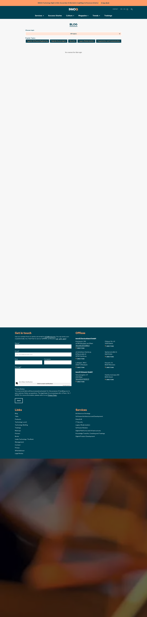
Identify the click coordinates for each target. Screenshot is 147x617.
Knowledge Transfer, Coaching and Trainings (90, 433)
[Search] (132, 9)
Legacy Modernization (86, 41)
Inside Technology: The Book (24, 439)
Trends (95, 16)
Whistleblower (20, 450)
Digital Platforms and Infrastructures (88, 430)
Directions (80, 348)
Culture (69, 16)
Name (20, 343)
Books (17, 436)
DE (121, 9)
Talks (16, 416)
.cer (57, 338)
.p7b (60, 338)
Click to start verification (45, 383)
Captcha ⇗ (67, 385)
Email (20, 351)
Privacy (17, 447)
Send (19, 400)
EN (127, 9)
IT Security (79, 422)
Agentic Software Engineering (37, 41)
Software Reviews (82, 428)
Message (21, 367)
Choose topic (29, 30)
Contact (115, 9)
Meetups (18, 430)
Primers (17, 433)
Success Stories (55, 16)
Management (19, 442)
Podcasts (18, 419)
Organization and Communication (108, 41)
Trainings (108, 16)
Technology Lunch (21, 422)
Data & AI (79, 419)
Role (16, 359)
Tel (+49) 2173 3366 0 (82, 345)
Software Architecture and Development (89, 416)
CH (124, 9)
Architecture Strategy (83, 413)
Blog (16, 413)
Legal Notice (19, 453)
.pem (64, 338)
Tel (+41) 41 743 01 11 (82, 379)
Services (38, 16)
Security (72, 41)
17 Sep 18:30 (105, 3)
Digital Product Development (85, 436)
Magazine (82, 16)
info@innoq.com (50, 336)
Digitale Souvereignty (58, 41)
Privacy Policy (52, 395)
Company (47, 359)
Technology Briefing (21, 425)
